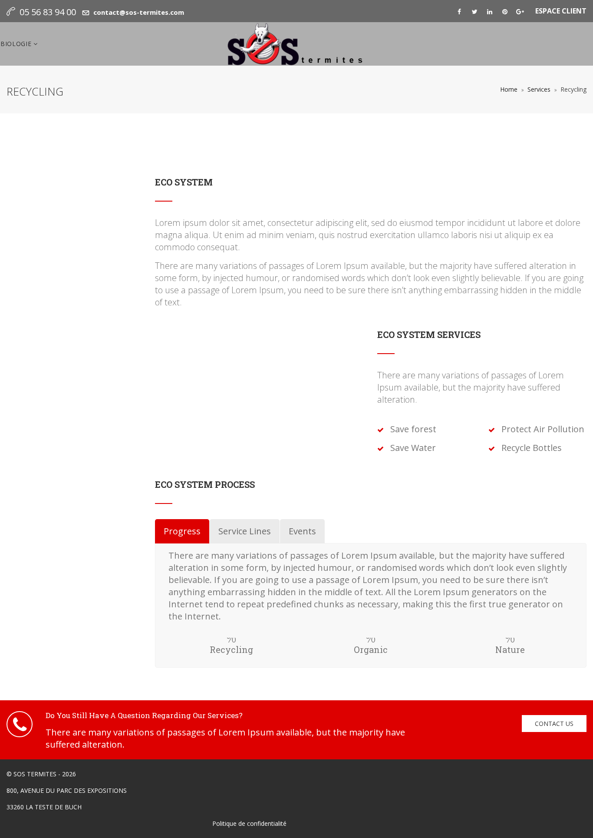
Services (538, 89)
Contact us (554, 723)
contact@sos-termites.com (138, 12)
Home (508, 89)
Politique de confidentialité (249, 823)
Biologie (16, 44)
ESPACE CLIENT (560, 11)
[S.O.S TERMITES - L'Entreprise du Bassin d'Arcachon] (296, 44)
